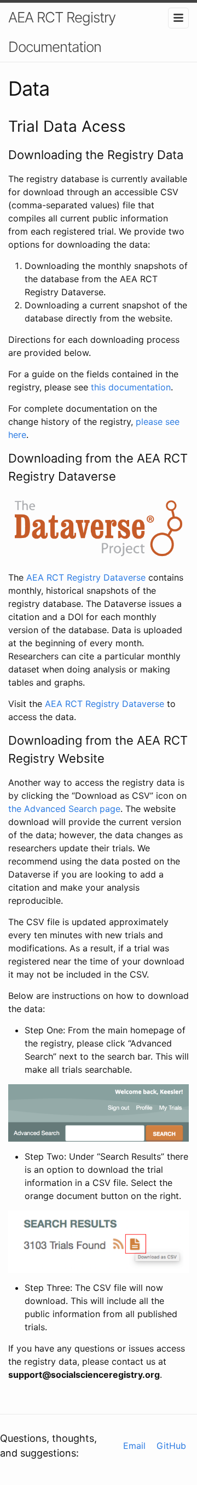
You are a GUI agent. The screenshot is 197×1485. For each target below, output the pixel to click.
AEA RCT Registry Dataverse (86, 577)
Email (134, 1445)
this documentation (131, 387)
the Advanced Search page (64, 808)
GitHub (171, 1445)
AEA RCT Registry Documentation (61, 32)
